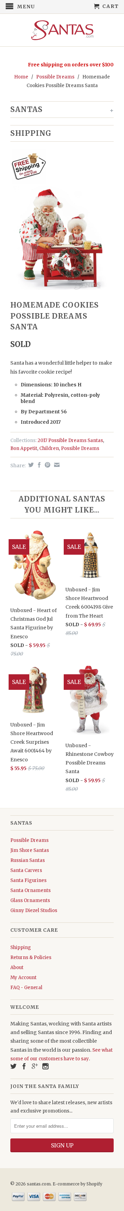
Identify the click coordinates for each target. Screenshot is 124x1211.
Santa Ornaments (30, 890)
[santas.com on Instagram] (45, 1066)
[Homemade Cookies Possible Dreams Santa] (62, 238)
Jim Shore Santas (29, 850)
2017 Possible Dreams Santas (70, 440)
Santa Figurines (28, 880)
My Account (23, 977)
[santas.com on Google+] (35, 1066)
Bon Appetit (23, 448)
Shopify (94, 1183)
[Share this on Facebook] (38, 465)
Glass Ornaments (30, 900)
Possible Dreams (55, 77)
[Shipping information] (59, 167)
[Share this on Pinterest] (46, 465)
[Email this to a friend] (56, 465)
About (16, 967)
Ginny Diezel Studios (33, 910)
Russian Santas (27, 860)
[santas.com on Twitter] (13, 1066)
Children (49, 448)
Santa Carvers (26, 870)
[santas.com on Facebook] (24, 1066)
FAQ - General (26, 988)
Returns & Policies (30, 957)
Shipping (20, 947)
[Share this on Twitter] (30, 465)
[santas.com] (62, 30)
